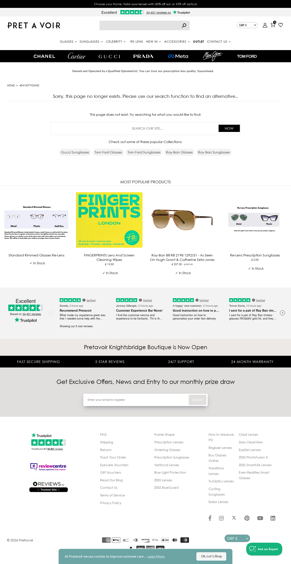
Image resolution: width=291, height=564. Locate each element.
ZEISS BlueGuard (166, 487)
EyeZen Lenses (250, 450)
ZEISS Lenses (163, 480)
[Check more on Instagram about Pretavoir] (221, 518)
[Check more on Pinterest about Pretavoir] (246, 518)
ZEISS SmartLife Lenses (255, 465)
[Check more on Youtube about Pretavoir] (260, 518)
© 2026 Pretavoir (20, 540)
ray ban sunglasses (214, 152)
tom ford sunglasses (144, 152)
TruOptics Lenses (221, 481)
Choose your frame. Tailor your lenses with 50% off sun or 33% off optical (145, 4)
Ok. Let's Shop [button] (211, 556)
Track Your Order (113, 457)
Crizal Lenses (248, 434)
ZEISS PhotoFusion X (253, 457)
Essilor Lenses (218, 502)
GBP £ (243, 25)
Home (10, 85)
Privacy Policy (110, 503)
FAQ (103, 434)
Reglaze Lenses (220, 448)
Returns (105, 450)
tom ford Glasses (108, 152)
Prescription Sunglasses (171, 457)
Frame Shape (164, 434)
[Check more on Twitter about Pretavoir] (234, 519)
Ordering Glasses (167, 450)
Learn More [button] (155, 556)
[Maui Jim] (212, 56)
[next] (286, 236)
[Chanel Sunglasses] (44, 56)
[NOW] (184, 25)
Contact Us (108, 487)
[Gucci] (109, 56)
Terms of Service (112, 495)
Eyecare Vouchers (114, 465)
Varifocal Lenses (166, 465)
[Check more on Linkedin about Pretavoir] (273, 518)
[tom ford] (247, 56)
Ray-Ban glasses (179, 152)
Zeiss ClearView (251, 442)
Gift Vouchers (110, 472)
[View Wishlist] (280, 25)
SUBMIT (197, 400)
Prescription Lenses (168, 442)
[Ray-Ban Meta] (178, 56)
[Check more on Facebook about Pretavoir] (210, 518)
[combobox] (144, 25)
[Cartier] (77, 56)
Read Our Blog (111, 480)
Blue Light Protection (170, 472)
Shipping (106, 442)
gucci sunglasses (75, 152)
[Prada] (143, 56)
